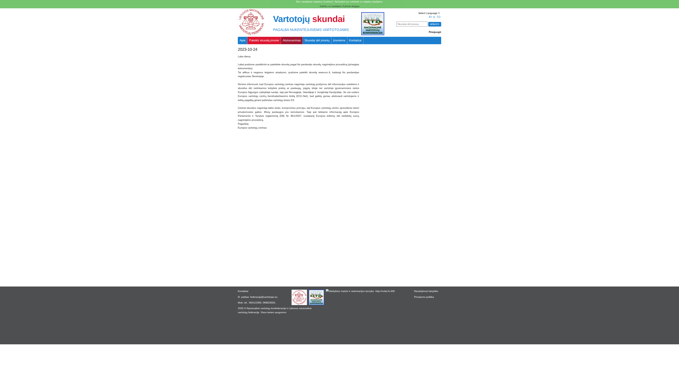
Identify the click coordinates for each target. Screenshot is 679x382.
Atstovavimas (292, 40)
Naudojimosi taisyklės (426, 291)
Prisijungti (435, 32)
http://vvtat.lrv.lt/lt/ (385, 291)
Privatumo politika (424, 297)
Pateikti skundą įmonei (264, 40)
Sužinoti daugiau (351, 6)
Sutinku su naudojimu (331, 6)
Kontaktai (355, 40)
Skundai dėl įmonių (316, 40)
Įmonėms (339, 40)
